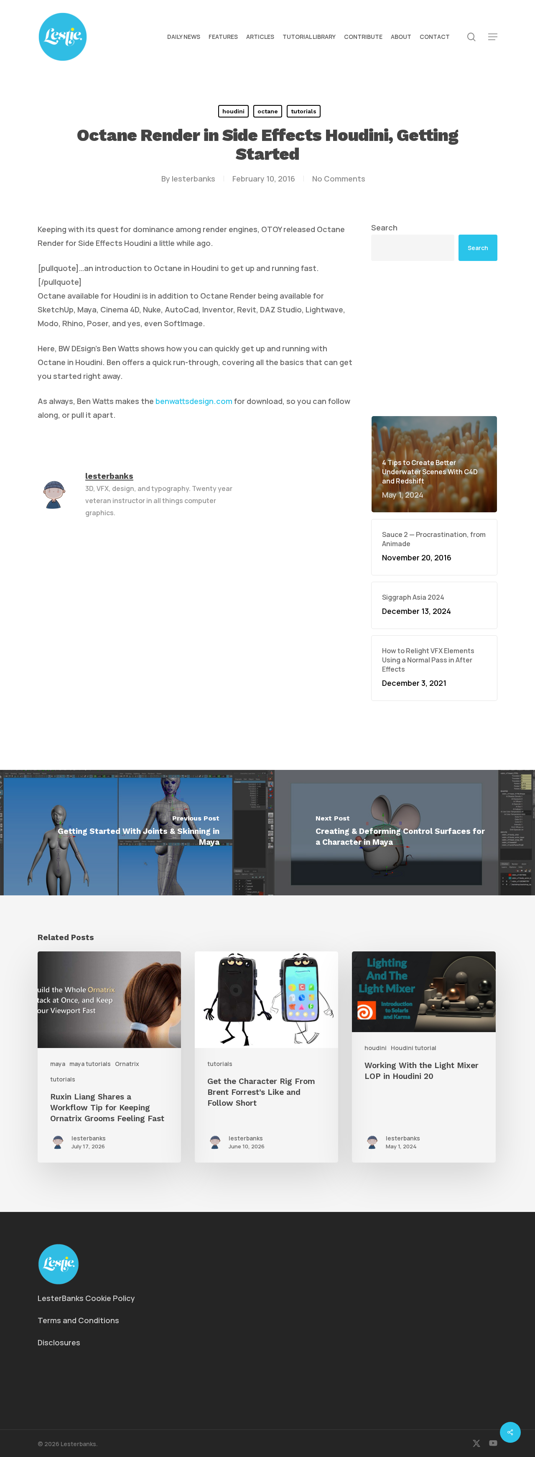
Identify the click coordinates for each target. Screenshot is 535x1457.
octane (267, 111)
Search (384, 227)
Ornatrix (127, 1064)
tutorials (303, 111)
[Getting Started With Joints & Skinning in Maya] (134, 832)
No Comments (338, 179)
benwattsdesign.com (193, 401)
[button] (492, 37)
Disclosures (59, 1342)
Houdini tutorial (413, 1048)
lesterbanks (193, 179)
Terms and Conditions (78, 1320)
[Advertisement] (434, 338)
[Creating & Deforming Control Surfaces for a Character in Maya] (401, 832)
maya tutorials (90, 1064)
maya (57, 1064)
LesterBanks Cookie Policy (86, 1298)
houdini (233, 111)
